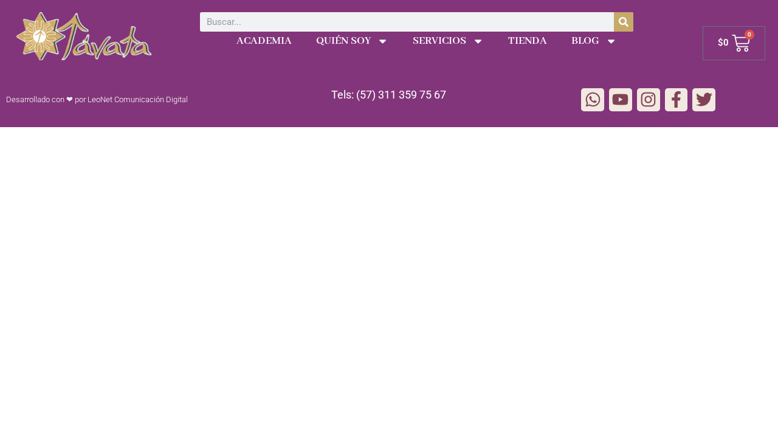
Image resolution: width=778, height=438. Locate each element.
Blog (585, 41)
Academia (264, 41)
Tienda (527, 41)
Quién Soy (343, 41)
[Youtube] (620, 99)
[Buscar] (623, 22)
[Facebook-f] (676, 99)
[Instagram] (648, 99)
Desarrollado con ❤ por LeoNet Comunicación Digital (97, 99)
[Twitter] (703, 99)
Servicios (439, 41)
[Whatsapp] (592, 99)
